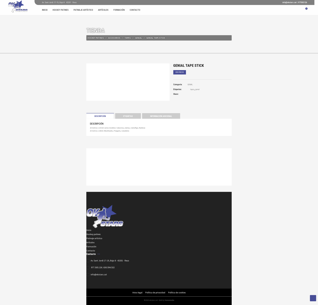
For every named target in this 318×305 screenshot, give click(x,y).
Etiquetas (128, 116)
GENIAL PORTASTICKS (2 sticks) (159, 174)
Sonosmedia (169, 300)
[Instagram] (103, 282)
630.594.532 (109, 267)
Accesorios (114, 37)
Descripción (100, 116)
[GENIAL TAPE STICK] (187, 94)
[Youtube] (110, 282)
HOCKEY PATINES (96, 37)
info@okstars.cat (289, 2)
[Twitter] (96, 282)
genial (197, 89)
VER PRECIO (179, 72)
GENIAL (138, 37)
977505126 (302, 2)
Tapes (128, 37)
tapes (192, 89)
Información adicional (161, 116)
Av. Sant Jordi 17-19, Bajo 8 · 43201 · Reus (110, 260)
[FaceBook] (90, 282)
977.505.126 (96, 267)
